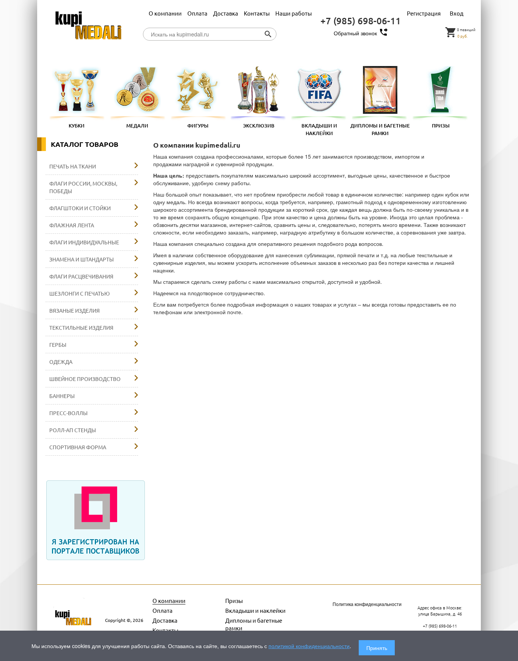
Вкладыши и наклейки (255, 610)
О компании (166, 13)
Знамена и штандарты (81, 259)
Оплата (198, 13)
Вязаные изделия (74, 310)
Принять (376, 648)
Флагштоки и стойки (80, 208)
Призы (234, 600)
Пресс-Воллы (68, 412)
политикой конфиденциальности (309, 646)
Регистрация (424, 13)
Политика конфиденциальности (367, 604)
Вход (456, 13)
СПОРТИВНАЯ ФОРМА (77, 447)
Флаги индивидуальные (84, 242)
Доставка (226, 13)
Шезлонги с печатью (79, 293)
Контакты (257, 13)
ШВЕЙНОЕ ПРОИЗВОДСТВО (85, 378)
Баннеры (62, 395)
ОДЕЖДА (60, 361)
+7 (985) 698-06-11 (360, 21)
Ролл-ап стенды (72, 430)
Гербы (57, 344)
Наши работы (293, 13)
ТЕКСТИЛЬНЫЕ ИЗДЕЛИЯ (81, 327)
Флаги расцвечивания (81, 276)
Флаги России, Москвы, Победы (83, 187)
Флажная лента (71, 225)
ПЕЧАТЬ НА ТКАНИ (72, 166)
